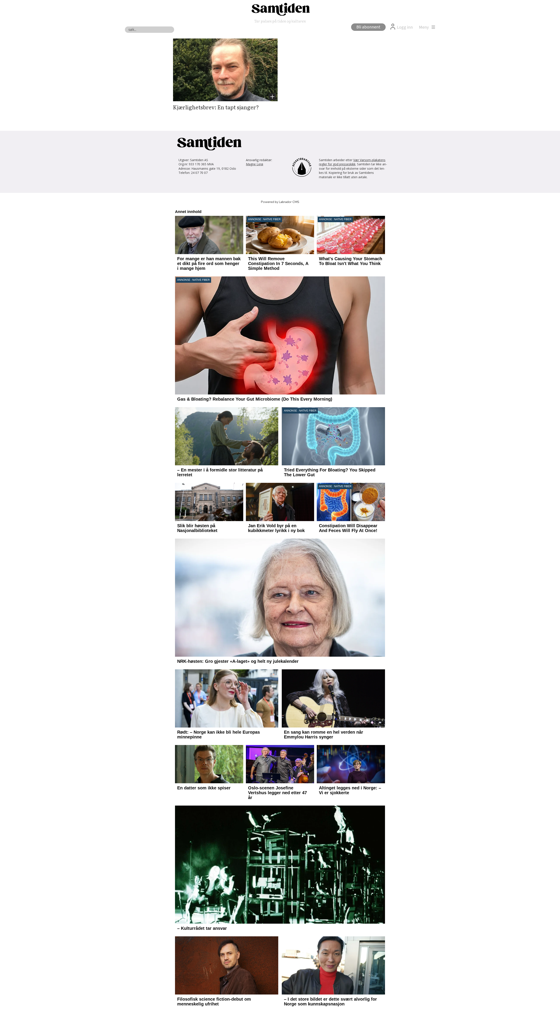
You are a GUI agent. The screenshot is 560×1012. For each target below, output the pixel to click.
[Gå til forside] (280, 9)
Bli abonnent (368, 27)
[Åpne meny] (425, 27)
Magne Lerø (254, 164)
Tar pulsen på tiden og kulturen (280, 21)
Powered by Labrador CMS (280, 202)
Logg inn (405, 27)
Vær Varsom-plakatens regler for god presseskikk (352, 162)
